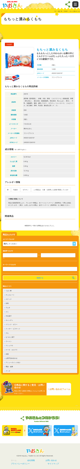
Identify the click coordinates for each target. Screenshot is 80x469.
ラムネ (8, 308)
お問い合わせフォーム (59, 389)
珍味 (7, 303)
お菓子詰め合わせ (11, 358)
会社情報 (31, 460)
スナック (9, 299)
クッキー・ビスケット (13, 329)
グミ (7, 312)
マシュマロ (9, 345)
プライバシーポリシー (20, 463)
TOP (55, 11)
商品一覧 (60, 11)
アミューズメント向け (13, 362)
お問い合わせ (51, 460)
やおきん (12, 4)
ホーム (14, 460)
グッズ (8, 371)
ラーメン (9, 341)
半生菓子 (66, 11)
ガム (7, 333)
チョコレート (10, 295)
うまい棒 (9, 291)
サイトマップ (53, 463)
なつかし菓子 (10, 337)
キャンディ (9, 320)
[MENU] (68, 4)
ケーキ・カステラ (11, 350)
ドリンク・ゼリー (11, 324)
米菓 (7, 354)
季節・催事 (9, 367)
